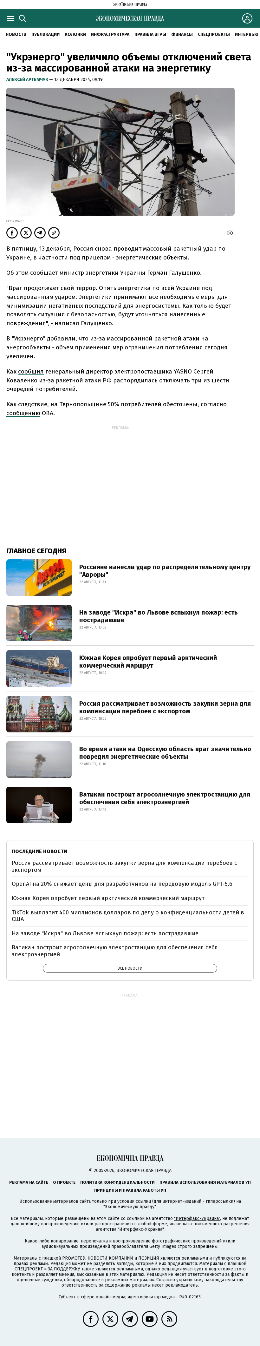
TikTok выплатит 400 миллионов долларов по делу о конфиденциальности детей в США (128, 916)
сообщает (44, 272)
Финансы (182, 34)
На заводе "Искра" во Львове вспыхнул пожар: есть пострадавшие (158, 616)
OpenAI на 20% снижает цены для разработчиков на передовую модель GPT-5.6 (122, 883)
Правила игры (150, 34)
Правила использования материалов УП (205, 1182)
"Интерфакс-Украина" (197, 1218)
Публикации (45, 34)
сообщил (31, 371)
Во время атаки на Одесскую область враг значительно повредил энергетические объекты (165, 752)
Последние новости (39, 851)
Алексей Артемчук (27, 79)
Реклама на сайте (28, 1182)
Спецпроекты (214, 34)
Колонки (75, 34)
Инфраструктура (110, 34)
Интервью (246, 34)
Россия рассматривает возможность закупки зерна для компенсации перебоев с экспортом (165, 707)
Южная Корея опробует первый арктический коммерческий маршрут (148, 661)
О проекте (64, 1182)
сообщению (23, 413)
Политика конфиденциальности (117, 1182)
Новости (16, 34)
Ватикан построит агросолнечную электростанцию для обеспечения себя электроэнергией (164, 798)
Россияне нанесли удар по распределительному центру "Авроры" (164, 570)
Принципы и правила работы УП (130, 1190)
